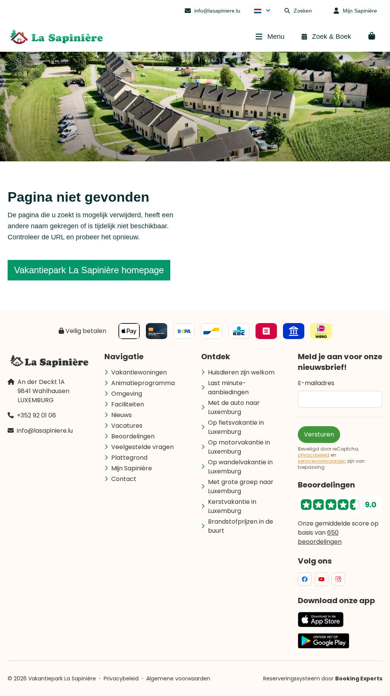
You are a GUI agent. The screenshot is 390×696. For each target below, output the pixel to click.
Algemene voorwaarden (178, 678)
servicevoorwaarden (322, 461)
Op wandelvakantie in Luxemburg (240, 467)
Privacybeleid (121, 678)
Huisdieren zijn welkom (241, 372)
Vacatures (126, 425)
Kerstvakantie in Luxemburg (232, 506)
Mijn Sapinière (131, 468)
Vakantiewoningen (139, 372)
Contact (123, 479)
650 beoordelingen (320, 537)
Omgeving (126, 393)
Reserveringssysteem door (322, 678)
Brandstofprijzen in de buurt (240, 526)
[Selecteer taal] (262, 11)
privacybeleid (313, 455)
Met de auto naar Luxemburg (234, 407)
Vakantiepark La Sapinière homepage (89, 270)
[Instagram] (338, 579)
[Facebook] (305, 579)
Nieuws (121, 415)
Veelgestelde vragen (142, 447)
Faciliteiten (127, 404)
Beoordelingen (133, 436)
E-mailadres (316, 383)
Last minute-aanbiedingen (228, 388)
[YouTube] (321, 579)
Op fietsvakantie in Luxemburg (236, 427)
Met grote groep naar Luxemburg (240, 486)
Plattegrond (129, 457)
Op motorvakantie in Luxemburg (239, 447)
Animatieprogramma (143, 383)
